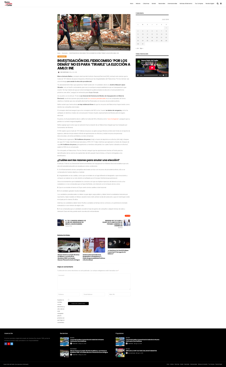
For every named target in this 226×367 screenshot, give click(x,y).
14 (161, 34)
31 (142, 44)
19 (152, 37)
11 (147, 34)
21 (161, 37)
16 (138, 37)
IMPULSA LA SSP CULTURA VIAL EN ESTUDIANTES (141, 351)
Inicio (131, 3)
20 (156, 37)
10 (142, 34)
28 (161, 40)
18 (147, 37)
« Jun (137, 48)
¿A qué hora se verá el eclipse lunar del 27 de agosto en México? (118, 252)
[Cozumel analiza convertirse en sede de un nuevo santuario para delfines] (64, 341)
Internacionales (172, 3)
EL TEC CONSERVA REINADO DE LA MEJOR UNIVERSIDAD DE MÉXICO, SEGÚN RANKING (75, 223)
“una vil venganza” (113, 119)
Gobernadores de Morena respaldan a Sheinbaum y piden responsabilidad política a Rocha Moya (94, 257)
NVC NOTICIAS (64, 72)
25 (147, 40)
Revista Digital (210, 3)
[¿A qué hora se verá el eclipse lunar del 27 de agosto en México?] (119, 243)
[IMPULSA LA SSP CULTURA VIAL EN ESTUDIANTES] (120, 352)
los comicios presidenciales (97, 98)
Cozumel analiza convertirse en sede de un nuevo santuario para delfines (87, 340)
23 (138, 40)
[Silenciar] (163, 75)
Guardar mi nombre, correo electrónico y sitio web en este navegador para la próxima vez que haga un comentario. (61, 311)
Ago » (141, 48)
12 (152, 34)
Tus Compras (199, 3)
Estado (154, 3)
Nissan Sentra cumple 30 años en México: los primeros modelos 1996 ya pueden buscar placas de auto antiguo (69, 257)
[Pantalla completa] (166, 75)
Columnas (146, 3)
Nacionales (162, 3)
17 (142, 37)
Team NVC (75, 343)
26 (152, 40)
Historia (138, 3)
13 (156, 34)
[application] (152, 67)
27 (156, 40)
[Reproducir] (138, 75)
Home (58, 53)
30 (138, 44)
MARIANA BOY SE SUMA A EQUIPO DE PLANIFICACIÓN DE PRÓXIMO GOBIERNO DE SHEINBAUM (112, 224)
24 (142, 40)
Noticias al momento (186, 3)
